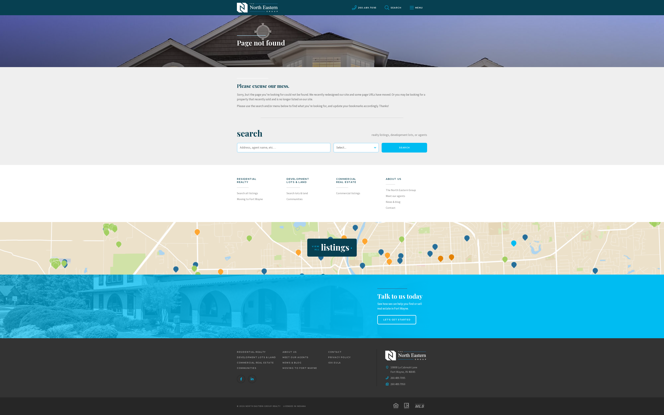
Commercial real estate (255, 362)
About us (393, 179)
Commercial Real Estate (346, 180)
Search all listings (247, 193)
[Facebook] (241, 379)
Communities (295, 199)
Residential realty (247, 180)
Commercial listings (348, 193)
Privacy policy (339, 357)
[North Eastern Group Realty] (257, 7)
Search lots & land (297, 193)
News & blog (393, 202)
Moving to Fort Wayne (250, 199)
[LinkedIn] (252, 379)
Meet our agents (395, 196)
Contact (390, 207)
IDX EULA (334, 362)
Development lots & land (298, 180)
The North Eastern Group (401, 190)
